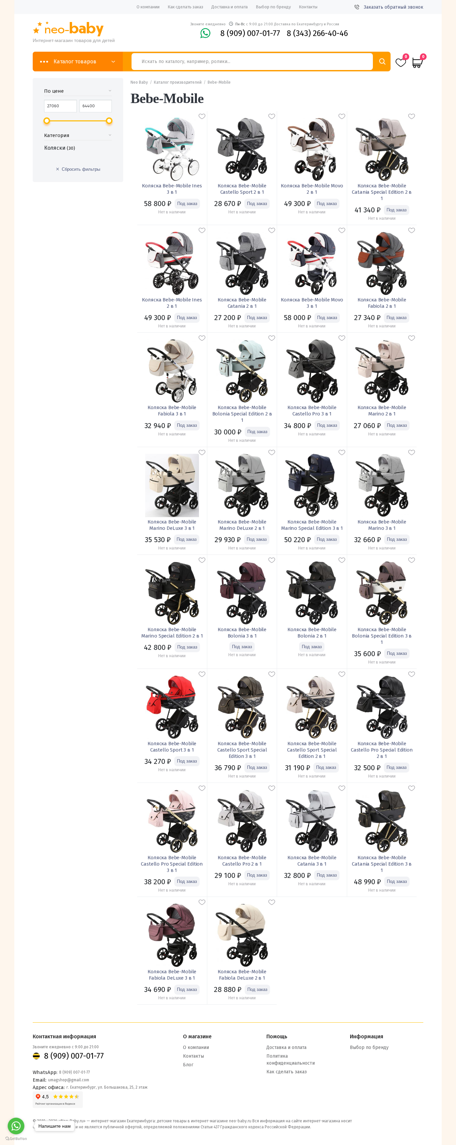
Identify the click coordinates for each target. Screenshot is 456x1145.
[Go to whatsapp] (16, 1126)
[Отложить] (202, 116)
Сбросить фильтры (81, 169)
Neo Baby (139, 82)
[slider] (46, 120)
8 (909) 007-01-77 (250, 33)
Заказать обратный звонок (393, 7)
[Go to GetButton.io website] (16, 1138)
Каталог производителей (178, 82)
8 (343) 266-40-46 (317, 33)
